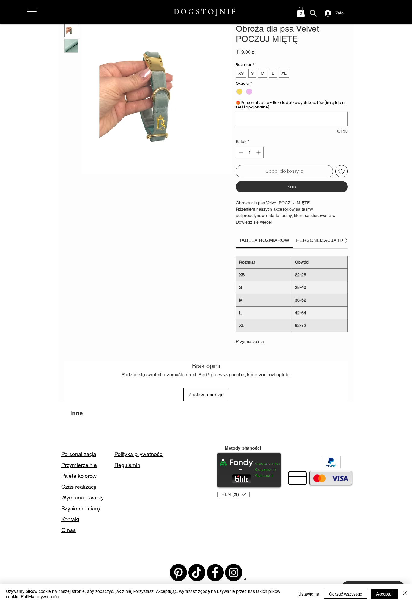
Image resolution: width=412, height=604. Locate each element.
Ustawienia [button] (308, 594)
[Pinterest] (178, 572)
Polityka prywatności (40, 596)
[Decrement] (240, 152)
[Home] (31, 11)
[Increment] (259, 152)
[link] (264, 240)
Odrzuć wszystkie (345, 594)
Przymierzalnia (250, 341)
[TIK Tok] (196, 572)
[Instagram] (233, 572)
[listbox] (233, 494)
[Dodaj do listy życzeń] (341, 171)
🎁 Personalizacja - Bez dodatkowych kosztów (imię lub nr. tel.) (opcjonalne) (291, 104)
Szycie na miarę (80, 508)
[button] (300, 12)
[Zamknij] (404, 593)
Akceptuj (384, 594)
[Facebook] (215, 572)
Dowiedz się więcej (254, 222)
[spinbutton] (249, 152)
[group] (206, 431)
